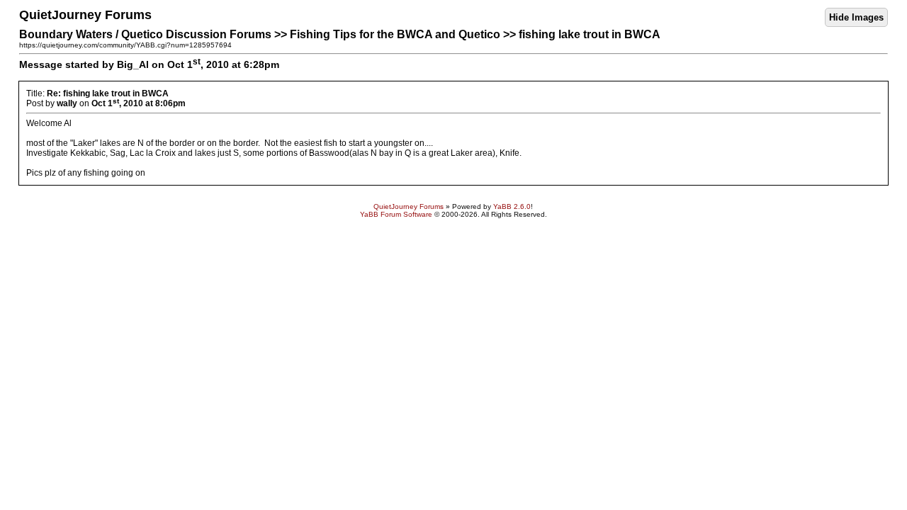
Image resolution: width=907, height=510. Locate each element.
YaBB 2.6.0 (512, 206)
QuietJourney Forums (408, 206)
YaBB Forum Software (396, 214)
